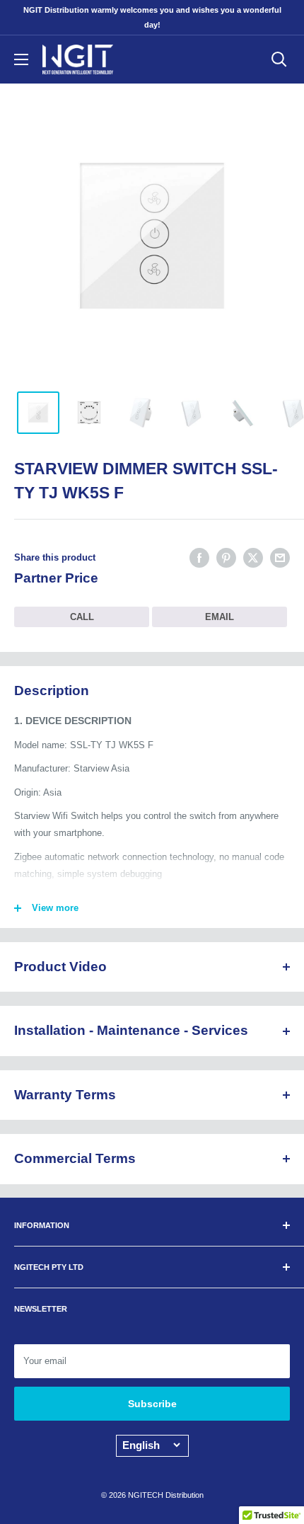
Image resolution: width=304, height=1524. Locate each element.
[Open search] (279, 59)
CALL (82, 617)
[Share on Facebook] (199, 558)
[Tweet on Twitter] (253, 558)
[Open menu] (21, 59)
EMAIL (219, 617)
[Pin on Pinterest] (226, 558)
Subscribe (152, 1403)
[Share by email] (280, 558)
